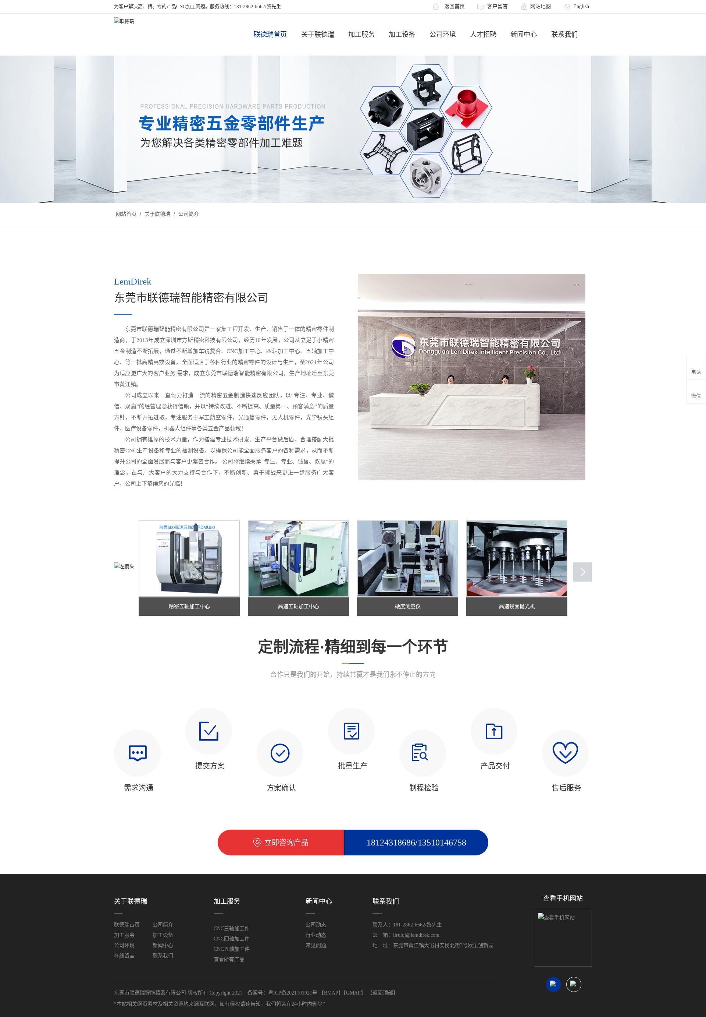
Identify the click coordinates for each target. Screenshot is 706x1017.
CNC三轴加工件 (232, 928)
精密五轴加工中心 (189, 606)
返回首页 (454, 6)
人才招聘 (483, 34)
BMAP (331, 993)
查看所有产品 (229, 959)
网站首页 (126, 214)
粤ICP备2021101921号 (292, 993)
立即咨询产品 (286, 842)
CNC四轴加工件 (232, 939)
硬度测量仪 (408, 606)
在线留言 (124, 955)
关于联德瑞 (317, 34)
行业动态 (316, 935)
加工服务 (361, 34)
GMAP (353, 993)
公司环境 (442, 34)
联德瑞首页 (270, 34)
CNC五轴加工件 (232, 949)
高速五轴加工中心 (298, 606)
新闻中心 (523, 34)
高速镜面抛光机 (517, 606)
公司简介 (188, 214)
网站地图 (540, 6)
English (581, 6)
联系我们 (564, 34)
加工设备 (402, 34)
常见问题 (316, 945)
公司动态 (316, 925)
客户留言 (497, 6)
